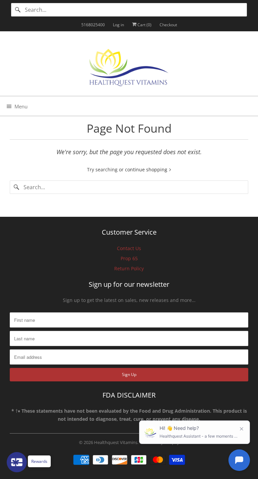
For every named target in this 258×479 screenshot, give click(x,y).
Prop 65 (129, 258)
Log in (118, 25)
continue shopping (147, 169)
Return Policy (129, 268)
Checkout (168, 25)
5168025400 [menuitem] (93, 25)
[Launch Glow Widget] (17, 462)
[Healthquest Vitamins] (129, 66)
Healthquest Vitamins (115, 442)
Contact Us (129, 248)
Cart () (144, 25)
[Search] (18, 9)
